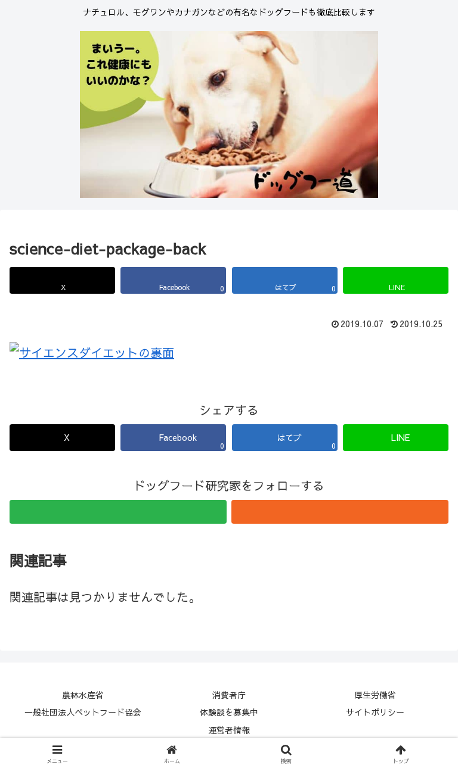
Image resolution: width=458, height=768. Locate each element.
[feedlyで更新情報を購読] (118, 512)
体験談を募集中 (229, 712)
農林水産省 (83, 695)
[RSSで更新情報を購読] (339, 512)
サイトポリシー (375, 712)
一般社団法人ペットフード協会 (82, 712)
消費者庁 (229, 695)
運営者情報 (229, 730)
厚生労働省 (375, 695)
